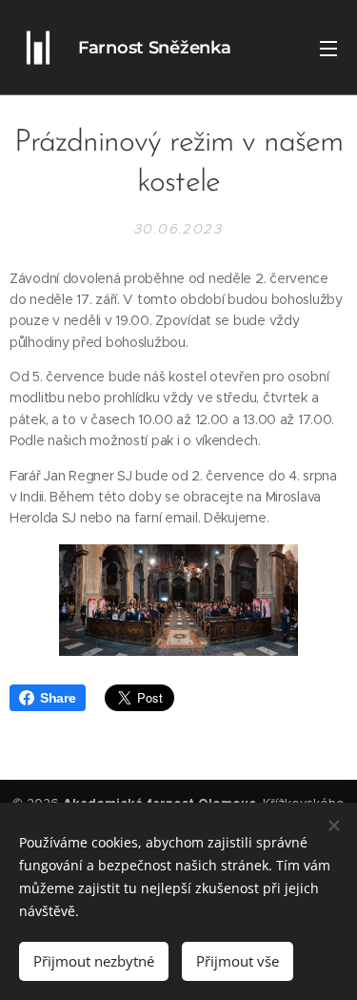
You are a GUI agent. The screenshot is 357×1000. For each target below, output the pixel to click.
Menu (328, 48)
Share (58, 697)
